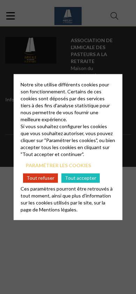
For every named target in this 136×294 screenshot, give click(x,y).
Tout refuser (40, 178)
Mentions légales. (58, 209)
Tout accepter (80, 178)
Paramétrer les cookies (58, 165)
